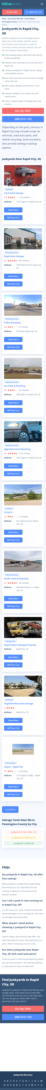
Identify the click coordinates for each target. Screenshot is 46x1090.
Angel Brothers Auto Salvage (18, 703)
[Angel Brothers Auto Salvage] (23, 686)
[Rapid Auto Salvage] (23, 238)
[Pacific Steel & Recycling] (23, 561)
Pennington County (9, 22)
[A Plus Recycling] (23, 305)
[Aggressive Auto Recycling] (23, 431)
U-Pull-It (8, 512)
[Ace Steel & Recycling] (23, 368)
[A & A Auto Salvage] (23, 175)
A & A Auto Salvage (13, 193)
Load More (10, 809)
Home (4, 19)
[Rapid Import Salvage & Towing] (23, 627)
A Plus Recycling (12, 322)
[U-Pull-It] (23, 494)
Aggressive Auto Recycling (17, 449)
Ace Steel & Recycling (14, 385)
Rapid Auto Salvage (14, 256)
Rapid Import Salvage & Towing (20, 645)
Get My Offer (23, 111)
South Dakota (30, 19)
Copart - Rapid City (13, 766)
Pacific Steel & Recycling (16, 578)
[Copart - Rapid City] (23, 749)
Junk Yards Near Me (15, 19)
